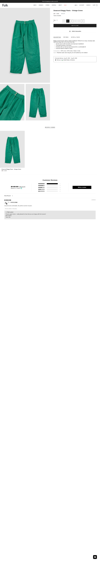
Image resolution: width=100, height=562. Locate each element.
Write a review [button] (82, 187)
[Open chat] (95, 557)
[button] (35, 5)
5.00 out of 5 (22, 186)
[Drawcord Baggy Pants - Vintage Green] (12, 149)
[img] (7, 200)
